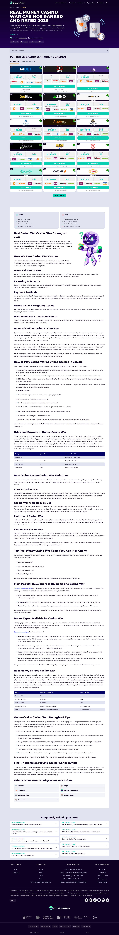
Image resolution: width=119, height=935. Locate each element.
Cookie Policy (62, 932)
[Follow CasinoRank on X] (95, 900)
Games (71, 3)
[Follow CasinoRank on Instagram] (90, 900)
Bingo (41, 869)
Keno (40, 873)
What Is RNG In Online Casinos (73, 879)
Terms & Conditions (34, 932)
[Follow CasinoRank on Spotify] (103, 900)
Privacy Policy (102, 882)
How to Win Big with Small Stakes (73, 876)
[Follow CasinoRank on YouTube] (99, 900)
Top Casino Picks (14, 61)
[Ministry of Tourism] (27, 917)
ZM (12, 900)
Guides (99, 3)
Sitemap (87, 932)
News (107, 3)
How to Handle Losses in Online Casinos (73, 882)
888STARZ (16, 873)
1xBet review (26, 89)
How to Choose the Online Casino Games (73, 873)
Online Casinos (60, 3)
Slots (40, 879)
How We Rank (102, 879)
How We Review (102, 876)
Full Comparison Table (28, 61)
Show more (58, 195)
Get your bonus (26, 86)
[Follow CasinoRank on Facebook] (86, 900)
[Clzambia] (48, 917)
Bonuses (80, 3)
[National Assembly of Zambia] (38, 917)
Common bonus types (21, 632)
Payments (90, 3)
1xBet (16, 869)
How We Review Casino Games (41, 882)
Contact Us (102, 873)
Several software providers (23, 588)
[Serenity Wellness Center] (82, 917)
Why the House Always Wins (73, 869)
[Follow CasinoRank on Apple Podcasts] (107, 900)
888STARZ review (59, 89)
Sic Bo (41, 876)
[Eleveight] (64, 917)
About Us (102, 869)
